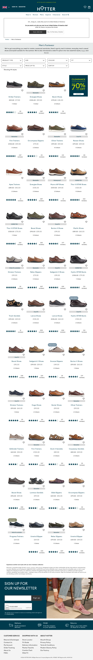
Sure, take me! (37, 32)
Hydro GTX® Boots (78, 272)
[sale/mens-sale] (78, 86)
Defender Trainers (16, 449)
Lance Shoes (36, 316)
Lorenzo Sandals (36, 492)
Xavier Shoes (56, 405)
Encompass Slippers (36, 141)
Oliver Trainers (57, 141)
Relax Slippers (35, 272)
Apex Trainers (14, 184)
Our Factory (44, 650)
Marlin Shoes (78, 228)
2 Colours (57, 104)
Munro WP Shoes (57, 184)
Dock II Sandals (56, 449)
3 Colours (15, 147)
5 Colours (36, 279)
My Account (8, 645)
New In (28, 15)
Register (22, 6)
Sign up (36, 598)
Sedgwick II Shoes (57, 272)
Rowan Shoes (78, 141)
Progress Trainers (16, 536)
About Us (7, 650)
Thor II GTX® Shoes (78, 184)
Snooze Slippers (56, 361)
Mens (42, 15)
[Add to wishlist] (21, 91)
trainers (33, 567)
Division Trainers (14, 272)
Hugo (83, 50)
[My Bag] (89, 7)
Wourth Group (45, 640)
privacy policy (10, 614)
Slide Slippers (56, 492)
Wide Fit (25, 653)
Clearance (56, 15)
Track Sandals (14, 316)
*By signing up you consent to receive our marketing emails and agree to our (23, 613)
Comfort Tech (27, 650)
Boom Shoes (57, 97)
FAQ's (6, 653)
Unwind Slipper (37, 536)
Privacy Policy (45, 642)
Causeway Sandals (76, 449)
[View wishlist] (85, 7)
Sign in (14, 6)
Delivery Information (29, 645)
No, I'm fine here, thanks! (55, 32)
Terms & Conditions (47, 645)
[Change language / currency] (6, 8)
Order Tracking (9, 648)
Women (35, 15)
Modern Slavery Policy (48, 648)
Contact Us (8, 642)
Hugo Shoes (36, 405)
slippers (40, 567)
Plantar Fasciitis (28, 648)
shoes (28, 567)
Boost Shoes (36, 228)
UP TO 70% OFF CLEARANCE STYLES (46, 2)
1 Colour (14, 104)
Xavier (46, 52)
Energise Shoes (36, 97)
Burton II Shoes (57, 228)
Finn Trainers (14, 141)
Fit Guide (25, 642)
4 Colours (57, 147)
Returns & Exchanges (11, 640)
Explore (48, 15)
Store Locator (27, 640)
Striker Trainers (14, 97)
